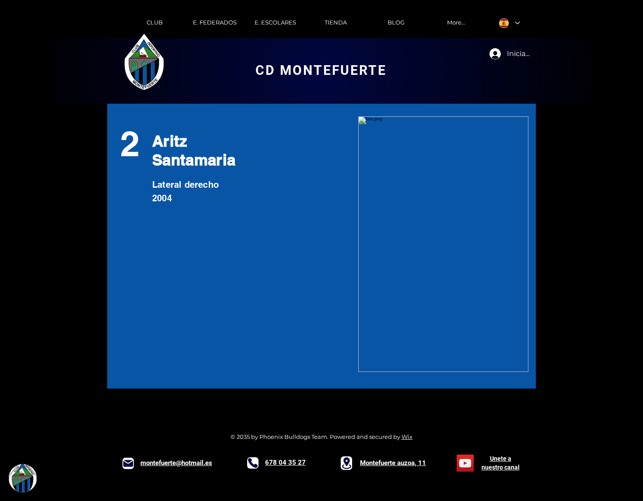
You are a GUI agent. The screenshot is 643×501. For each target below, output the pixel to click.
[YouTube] (465, 463)
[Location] (346, 463)
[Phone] (253, 463)
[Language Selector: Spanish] (509, 23)
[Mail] (128, 463)
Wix (407, 436)
